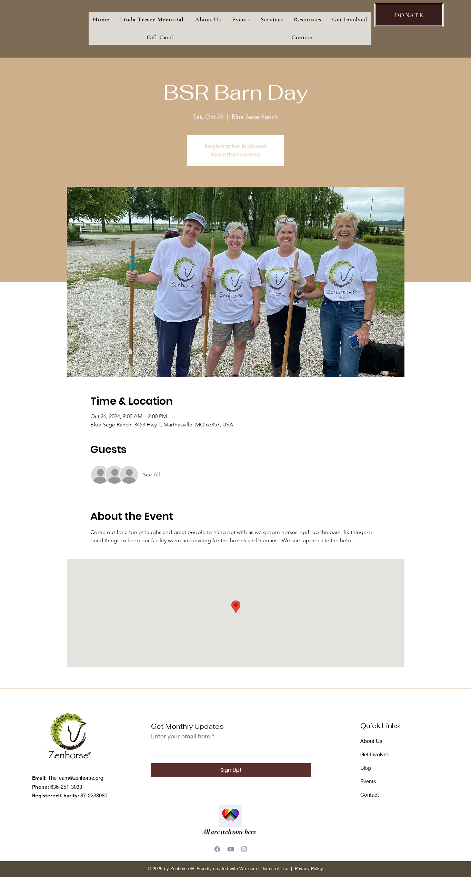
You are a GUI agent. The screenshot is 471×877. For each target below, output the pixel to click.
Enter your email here (180, 736)
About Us (371, 741)
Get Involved (375, 754)
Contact (369, 795)
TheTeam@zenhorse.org (75, 778)
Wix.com (248, 868)
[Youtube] (230, 849)
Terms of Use (275, 868)
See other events (235, 155)
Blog (365, 768)
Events (368, 781)
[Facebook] (217, 849)
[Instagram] (244, 849)
